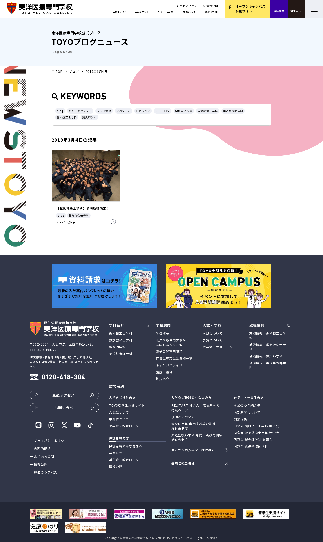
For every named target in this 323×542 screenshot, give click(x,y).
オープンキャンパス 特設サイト (250, 8)
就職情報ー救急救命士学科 (267, 347)
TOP (59, 71)
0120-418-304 (63, 377)
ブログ (74, 71)
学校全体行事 (183, 111)
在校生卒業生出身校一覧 (174, 358)
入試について (213, 333)
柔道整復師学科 (233, 111)
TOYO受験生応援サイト (127, 405)
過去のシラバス (45, 472)
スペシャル (123, 111)
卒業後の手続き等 (247, 405)
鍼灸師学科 (89, 117)
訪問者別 (211, 12)
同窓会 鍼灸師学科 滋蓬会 (253, 439)
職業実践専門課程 (169, 351)
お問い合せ (296, 11)
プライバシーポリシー (50, 440)
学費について (213, 340)
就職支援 (189, 12)
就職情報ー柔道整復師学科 (267, 365)
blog (60, 111)
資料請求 (279, 11)
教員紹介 (162, 379)
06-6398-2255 (49, 350)
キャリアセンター (80, 111)
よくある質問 (44, 456)
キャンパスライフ (169, 365)
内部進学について (247, 412)
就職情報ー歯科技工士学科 (267, 335)
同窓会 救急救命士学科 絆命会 (256, 432)
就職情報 (257, 325)
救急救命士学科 (208, 111)
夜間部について (183, 417)
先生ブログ (162, 111)
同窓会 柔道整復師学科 (251, 446)
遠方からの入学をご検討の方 (193, 450)
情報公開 (212, 6)
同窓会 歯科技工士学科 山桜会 (256, 426)
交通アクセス (188, 6)
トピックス (143, 111)
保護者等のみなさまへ (125, 446)
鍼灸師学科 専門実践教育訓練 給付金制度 (193, 425)
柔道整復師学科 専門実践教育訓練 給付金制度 (196, 437)
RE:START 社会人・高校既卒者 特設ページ (195, 407)
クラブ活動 (104, 111)
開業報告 (240, 419)
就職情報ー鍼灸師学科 (266, 356)
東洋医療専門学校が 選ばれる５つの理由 (171, 342)
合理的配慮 (42, 448)
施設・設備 (164, 372)
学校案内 (141, 12)
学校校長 (162, 333)
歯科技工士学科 (67, 117)
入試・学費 (165, 12)
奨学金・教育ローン (217, 347)
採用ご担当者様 (183, 463)
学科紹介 (119, 12)
